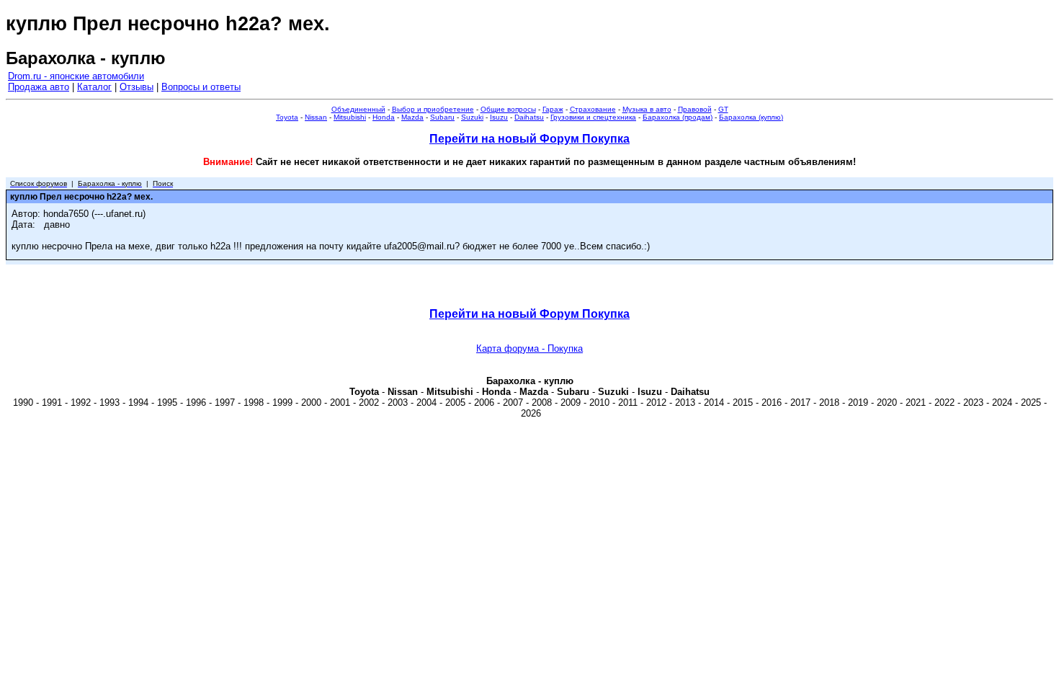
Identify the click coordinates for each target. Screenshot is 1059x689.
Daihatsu (529, 117)
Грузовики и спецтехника (593, 117)
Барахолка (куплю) (751, 117)
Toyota (287, 117)
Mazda (412, 117)
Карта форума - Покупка (529, 348)
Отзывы (136, 86)
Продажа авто (38, 86)
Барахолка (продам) (677, 117)
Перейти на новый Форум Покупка (529, 139)
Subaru (442, 117)
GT (723, 109)
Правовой (695, 109)
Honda (383, 117)
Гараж (552, 109)
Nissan (316, 117)
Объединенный (358, 109)
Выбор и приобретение (433, 109)
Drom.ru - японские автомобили (76, 76)
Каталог (94, 86)
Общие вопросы (508, 109)
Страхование (593, 109)
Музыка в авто (646, 109)
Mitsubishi (350, 117)
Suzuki (472, 117)
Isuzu (499, 117)
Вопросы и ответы (201, 86)
